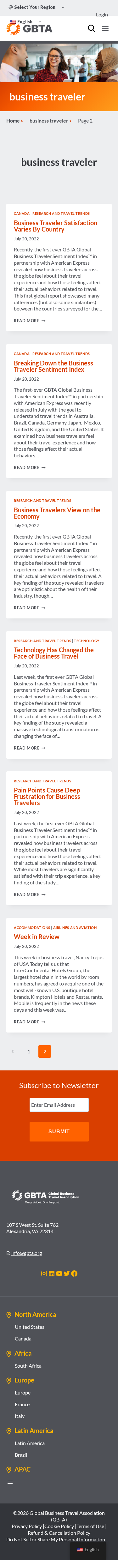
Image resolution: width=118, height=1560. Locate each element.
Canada (22, 213)
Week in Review (36, 936)
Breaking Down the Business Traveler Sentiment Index (53, 366)
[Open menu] (105, 28)
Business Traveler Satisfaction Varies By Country (55, 226)
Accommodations (32, 927)
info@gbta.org (26, 1253)
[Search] (91, 28)
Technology (86, 641)
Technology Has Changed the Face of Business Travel (54, 653)
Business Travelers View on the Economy (57, 513)
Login (102, 14)
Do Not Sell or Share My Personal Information (55, 1539)
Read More (30, 320)
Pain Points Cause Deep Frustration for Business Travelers (47, 796)
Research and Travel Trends (61, 213)
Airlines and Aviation (75, 927)
